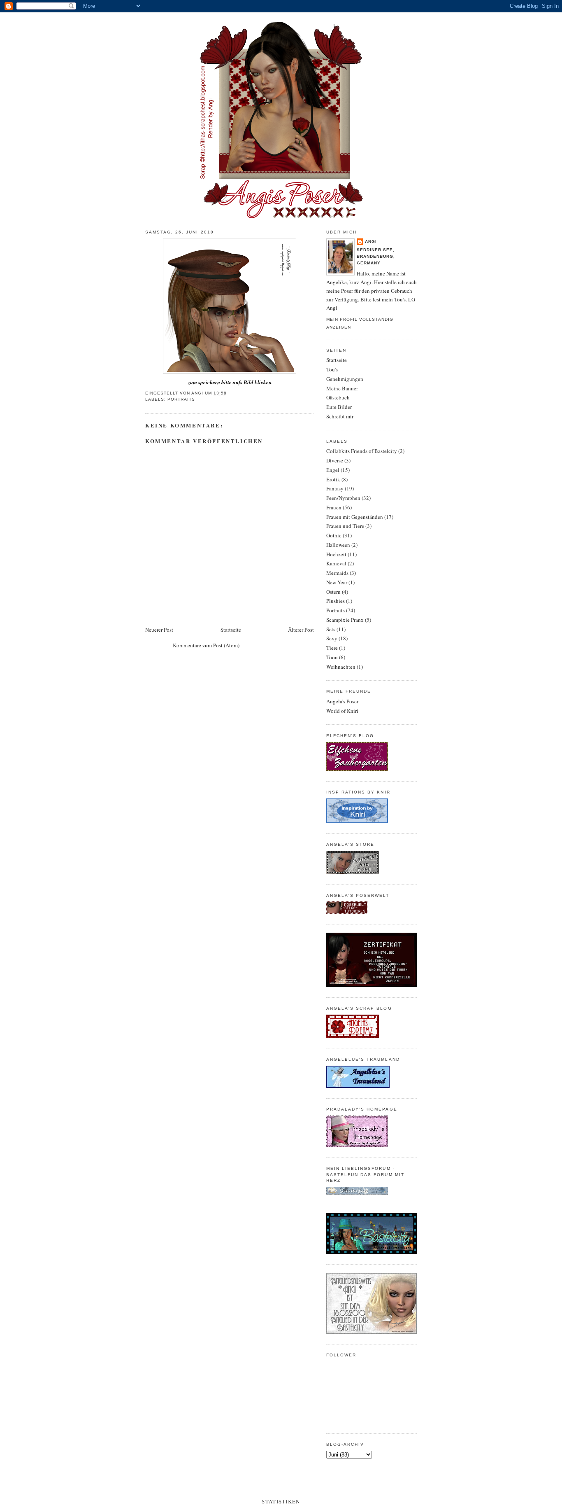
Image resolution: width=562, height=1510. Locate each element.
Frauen (333, 507)
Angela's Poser (342, 701)
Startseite (231, 629)
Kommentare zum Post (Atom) (206, 645)
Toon (332, 657)
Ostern (333, 591)
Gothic (333, 535)
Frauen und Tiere (345, 526)
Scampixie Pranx (345, 619)
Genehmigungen (344, 379)
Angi (371, 241)
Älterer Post (301, 629)
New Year (336, 582)
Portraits (181, 399)
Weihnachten (340, 666)
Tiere (332, 647)
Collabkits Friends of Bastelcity (361, 451)
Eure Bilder (339, 407)
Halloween (338, 544)
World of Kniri (342, 710)
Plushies (335, 600)
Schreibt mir (339, 416)
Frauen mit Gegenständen (354, 516)
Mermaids (337, 572)
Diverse (334, 460)
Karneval (336, 563)
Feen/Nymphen (343, 498)
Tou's (332, 369)
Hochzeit (336, 554)
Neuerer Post (159, 629)
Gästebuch (338, 397)
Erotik (333, 479)
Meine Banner (342, 388)
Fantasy (335, 488)
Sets (330, 629)
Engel (332, 470)
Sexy (331, 638)
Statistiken (281, 1501)
